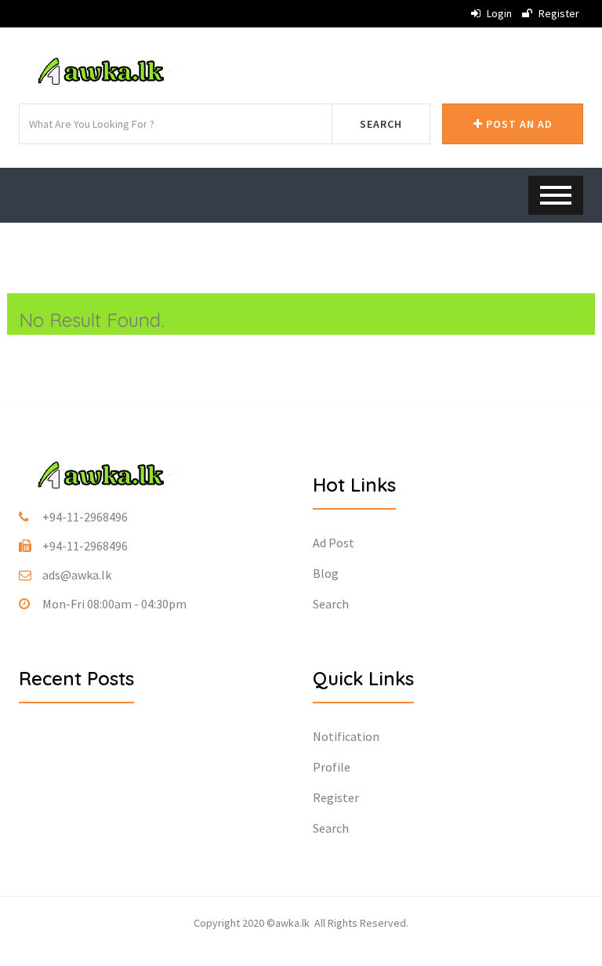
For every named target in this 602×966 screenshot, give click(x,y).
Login (498, 13)
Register (557, 13)
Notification (346, 736)
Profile (331, 767)
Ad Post (333, 542)
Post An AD (518, 124)
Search (381, 124)
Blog (326, 573)
